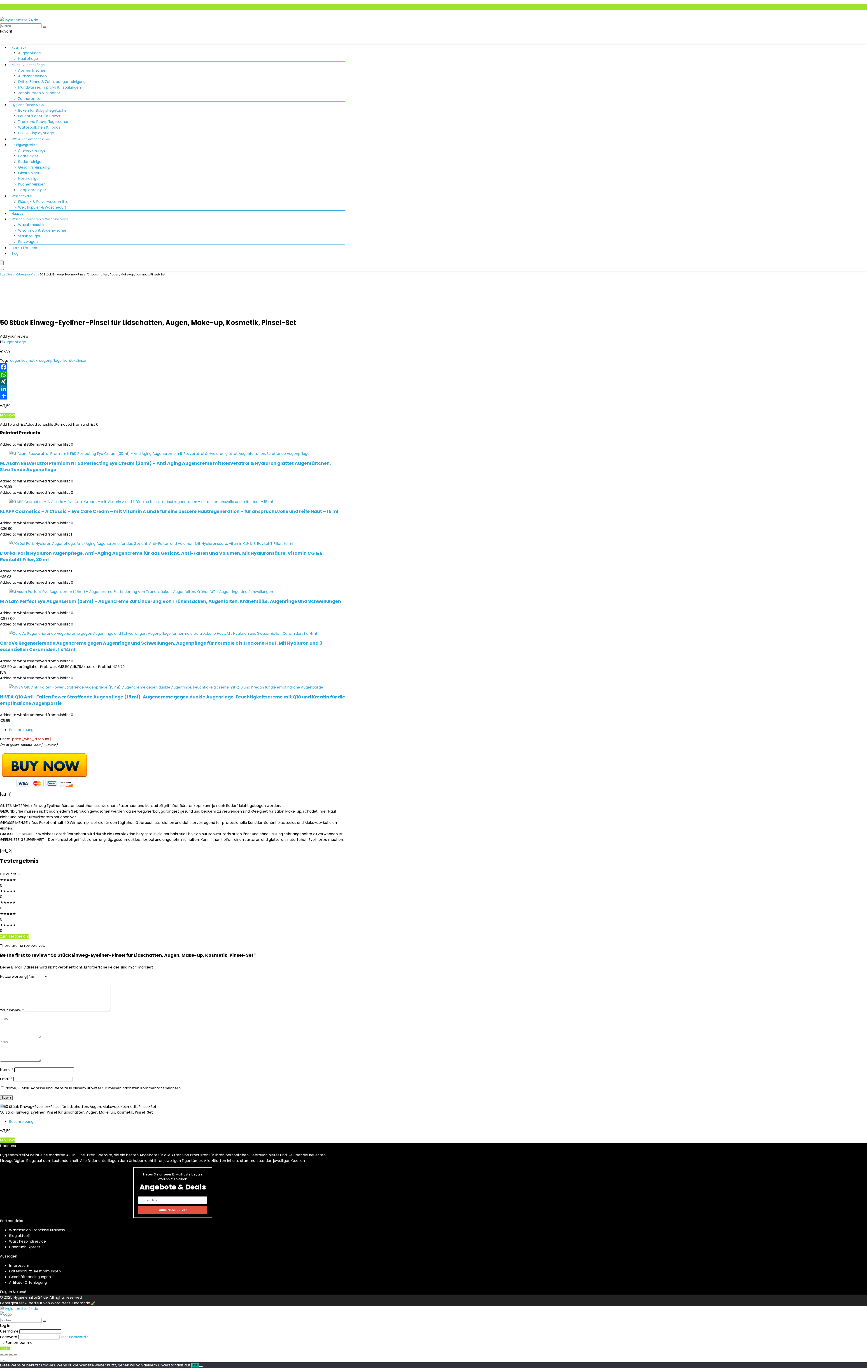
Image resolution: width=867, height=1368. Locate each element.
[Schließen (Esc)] (15, 1355)
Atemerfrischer (32, 70)
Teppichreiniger (32, 190)
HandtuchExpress (24, 1247)
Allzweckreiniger (32, 150)
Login (4, 1348)
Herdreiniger (29, 178)
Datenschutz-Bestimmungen (35, 1271)
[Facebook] (433, 367)
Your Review (12, 1010)
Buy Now (7, 415)
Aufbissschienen (32, 76)
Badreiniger (28, 156)
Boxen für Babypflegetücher (43, 110)
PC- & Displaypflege (36, 133)
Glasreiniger (29, 173)
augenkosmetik (23, 360)
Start (3, 274)
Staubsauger (29, 236)
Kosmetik (19, 47)
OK (195, 1365)
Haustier (18, 213)
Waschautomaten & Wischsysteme (40, 219)
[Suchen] (44, 27)
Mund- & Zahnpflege (28, 65)
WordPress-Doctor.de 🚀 (73, 1303)
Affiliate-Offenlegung (28, 1282)
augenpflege (50, 360)
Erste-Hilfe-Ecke (24, 248)
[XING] (433, 381)
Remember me (19, 1342)
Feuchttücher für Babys (39, 116)
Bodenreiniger (30, 161)
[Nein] (201, 1366)
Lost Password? (74, 1337)
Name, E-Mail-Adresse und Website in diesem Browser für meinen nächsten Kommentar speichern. (93, 1088)
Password (8, 1337)
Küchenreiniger (31, 184)
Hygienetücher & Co (28, 105)
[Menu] (2, 263)
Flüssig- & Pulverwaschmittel (43, 201)
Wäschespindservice (27, 1241)
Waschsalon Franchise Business (37, 1230)
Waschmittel (22, 196)
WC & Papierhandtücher (31, 139)
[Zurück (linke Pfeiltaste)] (2, 1360)
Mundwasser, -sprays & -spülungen (49, 87)
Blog (15, 253)
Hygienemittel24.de (30, 1297)
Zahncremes (29, 98)
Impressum (19, 1265)
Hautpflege (28, 58)
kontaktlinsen (75, 360)
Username (9, 1331)
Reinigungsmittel (25, 145)
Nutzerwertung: (13, 976)
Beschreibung (21, 729)
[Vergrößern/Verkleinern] (2, 1355)
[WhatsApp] (433, 374)
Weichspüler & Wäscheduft (42, 207)
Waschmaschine (33, 224)
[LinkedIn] (433, 388)
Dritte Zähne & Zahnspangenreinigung (52, 81)
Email (6, 1078)
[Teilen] (433, 396)
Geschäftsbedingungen (30, 1276)
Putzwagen (28, 241)
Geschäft (13, 274)
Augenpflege (29, 53)
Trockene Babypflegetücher (43, 121)
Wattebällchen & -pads (39, 127)
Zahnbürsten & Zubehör (39, 93)
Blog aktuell (19, 1235)
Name (6, 1069)
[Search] (2, 269)
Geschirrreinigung (34, 167)
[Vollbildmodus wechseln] (6, 1355)
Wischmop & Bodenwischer (42, 230)
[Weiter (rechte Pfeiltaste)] (6, 1360)
